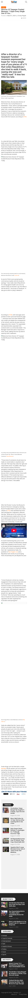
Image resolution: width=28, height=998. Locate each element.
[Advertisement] (14, 37)
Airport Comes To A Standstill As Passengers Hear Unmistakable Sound (17, 965)
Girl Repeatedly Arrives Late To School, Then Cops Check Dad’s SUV (17, 840)
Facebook (16, 275)
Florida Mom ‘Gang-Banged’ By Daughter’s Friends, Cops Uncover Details (17, 811)
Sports (4, 954)
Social (4, 952)
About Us (14, 994)
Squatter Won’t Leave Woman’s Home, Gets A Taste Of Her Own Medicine (17, 850)
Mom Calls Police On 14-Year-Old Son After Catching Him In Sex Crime (17, 821)
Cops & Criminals (7, 938)
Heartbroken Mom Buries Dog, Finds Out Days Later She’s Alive (17, 904)
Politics (3, 7)
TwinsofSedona (9, 456)
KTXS (25, 117)
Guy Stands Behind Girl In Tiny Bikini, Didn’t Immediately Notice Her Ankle (16, 914)
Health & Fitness (7, 946)
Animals (4, 935)
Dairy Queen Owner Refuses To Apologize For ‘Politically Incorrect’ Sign (17, 831)
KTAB (10, 315)
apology (3, 768)
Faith (3, 944)
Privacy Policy (23, 994)
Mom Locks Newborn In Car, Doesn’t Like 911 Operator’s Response (17, 923)
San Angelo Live (13, 552)
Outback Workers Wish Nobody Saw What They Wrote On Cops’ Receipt (16, 982)
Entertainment (6, 941)
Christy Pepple (22, 15)
